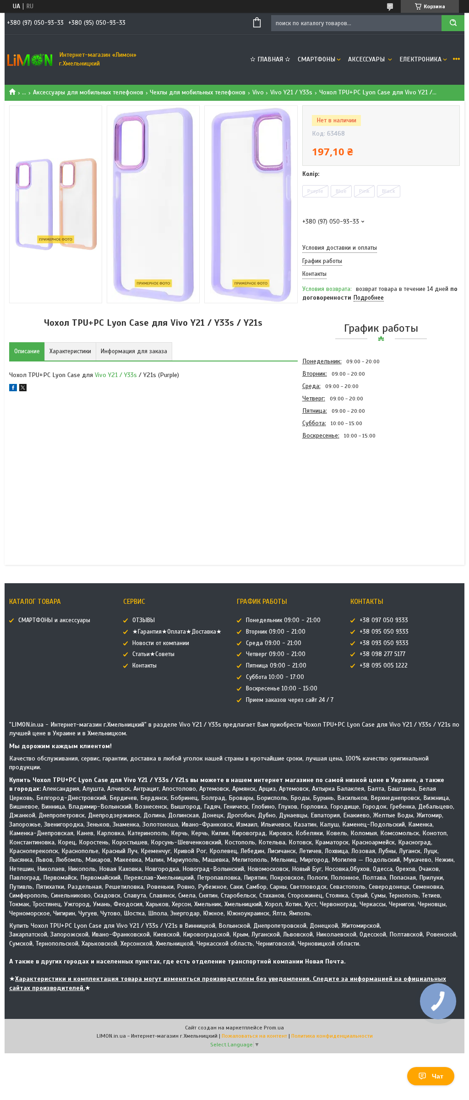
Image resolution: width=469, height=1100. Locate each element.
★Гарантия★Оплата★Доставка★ (177, 631)
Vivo (258, 92)
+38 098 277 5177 (382, 654)
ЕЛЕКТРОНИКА (420, 59)
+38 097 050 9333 (384, 620)
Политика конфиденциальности (332, 1036)
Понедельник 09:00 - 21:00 (283, 620)
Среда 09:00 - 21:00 (273, 643)
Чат (437, 1076)
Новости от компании (160, 643)
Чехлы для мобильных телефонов (197, 92)
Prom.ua (274, 1027)
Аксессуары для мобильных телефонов (88, 92)
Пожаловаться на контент (254, 1036)
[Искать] (453, 23)
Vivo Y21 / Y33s (291, 92)
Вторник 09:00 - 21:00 (275, 631)
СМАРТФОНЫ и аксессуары (54, 620)
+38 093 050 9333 (384, 643)
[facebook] (13, 389)
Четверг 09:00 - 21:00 (275, 654)
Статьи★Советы (153, 654)
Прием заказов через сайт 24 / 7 (289, 700)
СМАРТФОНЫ (316, 59)
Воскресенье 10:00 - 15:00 (281, 688)
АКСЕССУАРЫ (367, 59)
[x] (23, 389)
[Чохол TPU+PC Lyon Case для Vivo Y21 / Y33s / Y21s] (335, 491)
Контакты (144, 665)
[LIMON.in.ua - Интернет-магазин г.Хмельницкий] (30, 59)
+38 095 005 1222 (384, 665)
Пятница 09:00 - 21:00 (276, 665)
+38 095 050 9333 (384, 631)
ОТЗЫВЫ (143, 620)
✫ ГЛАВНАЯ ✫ (270, 59)
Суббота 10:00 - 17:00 (275, 677)
